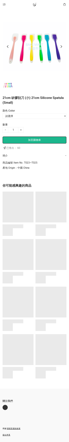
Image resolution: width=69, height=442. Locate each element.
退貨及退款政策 (13, 428)
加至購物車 (34, 139)
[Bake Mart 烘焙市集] (34, 4)
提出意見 (6, 435)
